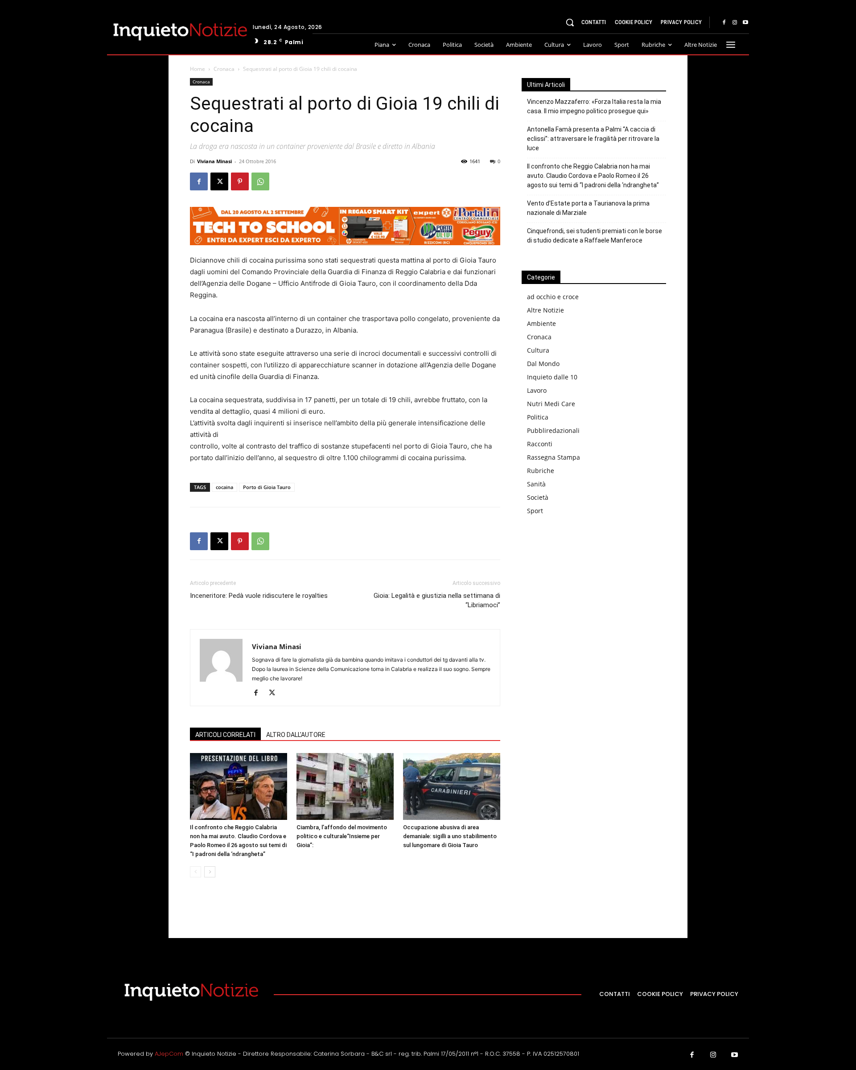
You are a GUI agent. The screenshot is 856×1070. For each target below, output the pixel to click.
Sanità (536, 484)
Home (197, 69)
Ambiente (541, 323)
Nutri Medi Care (551, 403)
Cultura (538, 350)
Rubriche (540, 470)
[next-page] (209, 871)
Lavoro (537, 390)
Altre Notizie (545, 310)
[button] (569, 22)
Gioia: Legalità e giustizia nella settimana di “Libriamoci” (437, 600)
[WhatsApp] (260, 181)
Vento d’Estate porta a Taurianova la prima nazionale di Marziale (588, 208)
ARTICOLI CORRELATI (225, 734)
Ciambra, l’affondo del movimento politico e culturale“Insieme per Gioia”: (341, 836)
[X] (219, 181)
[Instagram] (734, 22)
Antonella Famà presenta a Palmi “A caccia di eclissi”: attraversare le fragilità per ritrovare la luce (593, 139)
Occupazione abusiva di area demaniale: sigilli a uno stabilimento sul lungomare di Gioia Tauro (450, 836)
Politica (537, 417)
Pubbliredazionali (553, 430)
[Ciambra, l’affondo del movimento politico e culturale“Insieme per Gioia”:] (345, 786)
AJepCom (169, 1053)
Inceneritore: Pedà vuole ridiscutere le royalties (259, 596)
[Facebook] (724, 22)
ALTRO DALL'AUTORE (295, 734)
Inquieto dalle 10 (552, 377)
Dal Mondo (543, 363)
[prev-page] (195, 871)
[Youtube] (745, 22)
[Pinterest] (240, 181)
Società (537, 497)
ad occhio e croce (553, 296)
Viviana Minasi (214, 161)
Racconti (539, 444)
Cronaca (224, 69)
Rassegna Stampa (553, 457)
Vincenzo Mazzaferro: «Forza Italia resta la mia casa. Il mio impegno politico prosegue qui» (594, 106)
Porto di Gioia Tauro (267, 487)
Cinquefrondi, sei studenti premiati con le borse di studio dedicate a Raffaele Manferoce (594, 235)
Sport (535, 510)
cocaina (224, 487)
